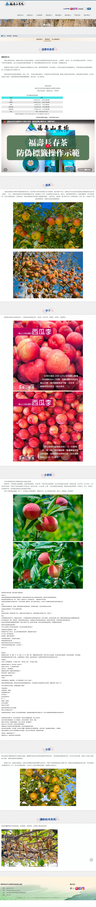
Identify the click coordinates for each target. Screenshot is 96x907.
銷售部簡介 (39, 39)
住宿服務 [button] (39, 15)
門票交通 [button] (77, 15)
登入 (73, 888)
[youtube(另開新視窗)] (76, 889)
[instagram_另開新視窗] (76, 9)
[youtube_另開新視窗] (71, 9)
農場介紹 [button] (20, 15)
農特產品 (47, 39)
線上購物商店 (56, 39)
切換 (89, 8)
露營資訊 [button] (49, 15)
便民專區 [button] (87, 15)
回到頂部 (91, 860)
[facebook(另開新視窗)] (80, 889)
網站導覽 (67, 8)
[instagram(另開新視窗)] (83, 889)
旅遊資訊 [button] (30, 15)
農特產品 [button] (68, 15)
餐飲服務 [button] (58, 15)
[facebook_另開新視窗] (73, 9)
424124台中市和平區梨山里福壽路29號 (16, 892)
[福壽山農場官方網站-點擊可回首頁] (15, 3)
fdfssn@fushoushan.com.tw (13, 890)
